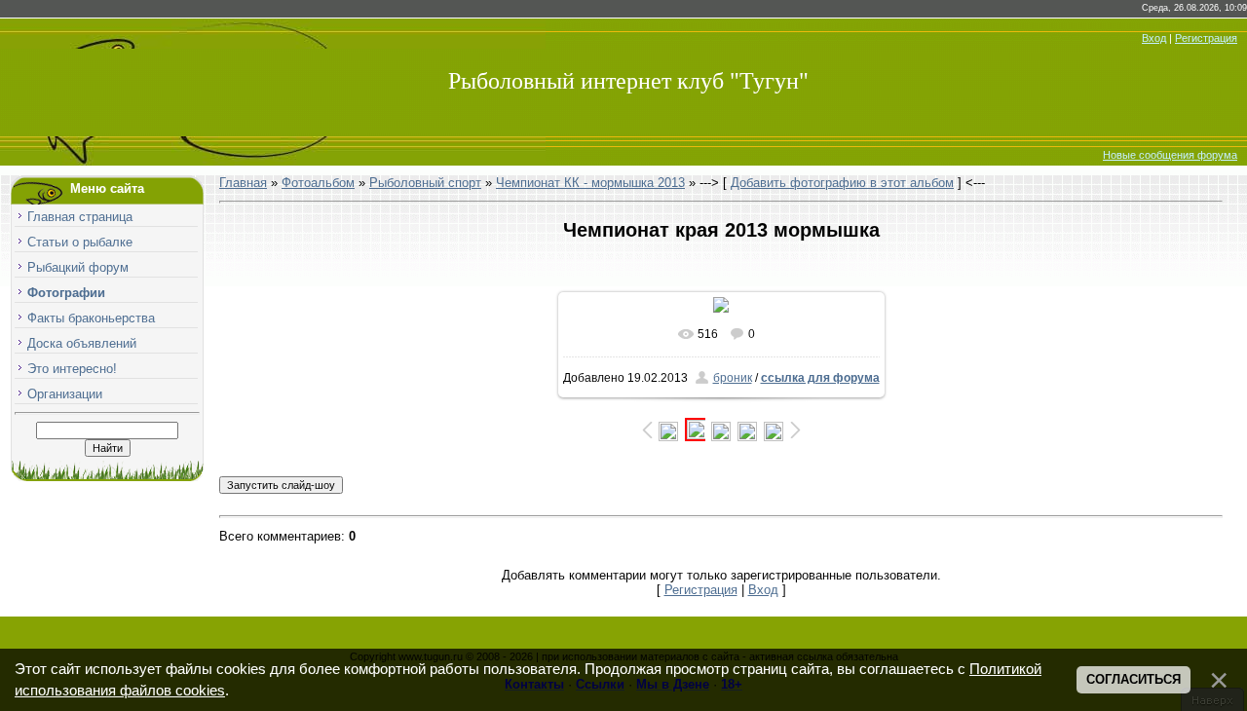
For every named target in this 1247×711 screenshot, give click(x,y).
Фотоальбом (318, 182)
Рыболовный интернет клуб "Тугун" (628, 81)
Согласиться (1133, 679)
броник (732, 378)
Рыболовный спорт (425, 182)
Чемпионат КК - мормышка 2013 (590, 182)
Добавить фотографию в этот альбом (842, 182)
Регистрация (1206, 38)
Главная (243, 182)
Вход (1154, 38)
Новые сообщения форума (1170, 155)
